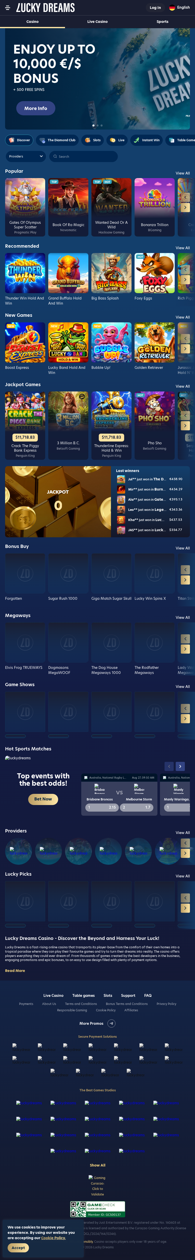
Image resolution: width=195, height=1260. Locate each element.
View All (183, 173)
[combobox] (179, 8)
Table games (83, 995)
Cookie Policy (106, 1010)
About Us (49, 1004)
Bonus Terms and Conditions (127, 1004)
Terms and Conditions (81, 1004)
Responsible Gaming (72, 1010)
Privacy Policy (166, 1004)
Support (128, 995)
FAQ (148, 995)
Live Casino (97, 21)
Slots (108, 995)
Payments (26, 1004)
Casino (32, 21)
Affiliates (131, 1010)
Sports (162, 21)
